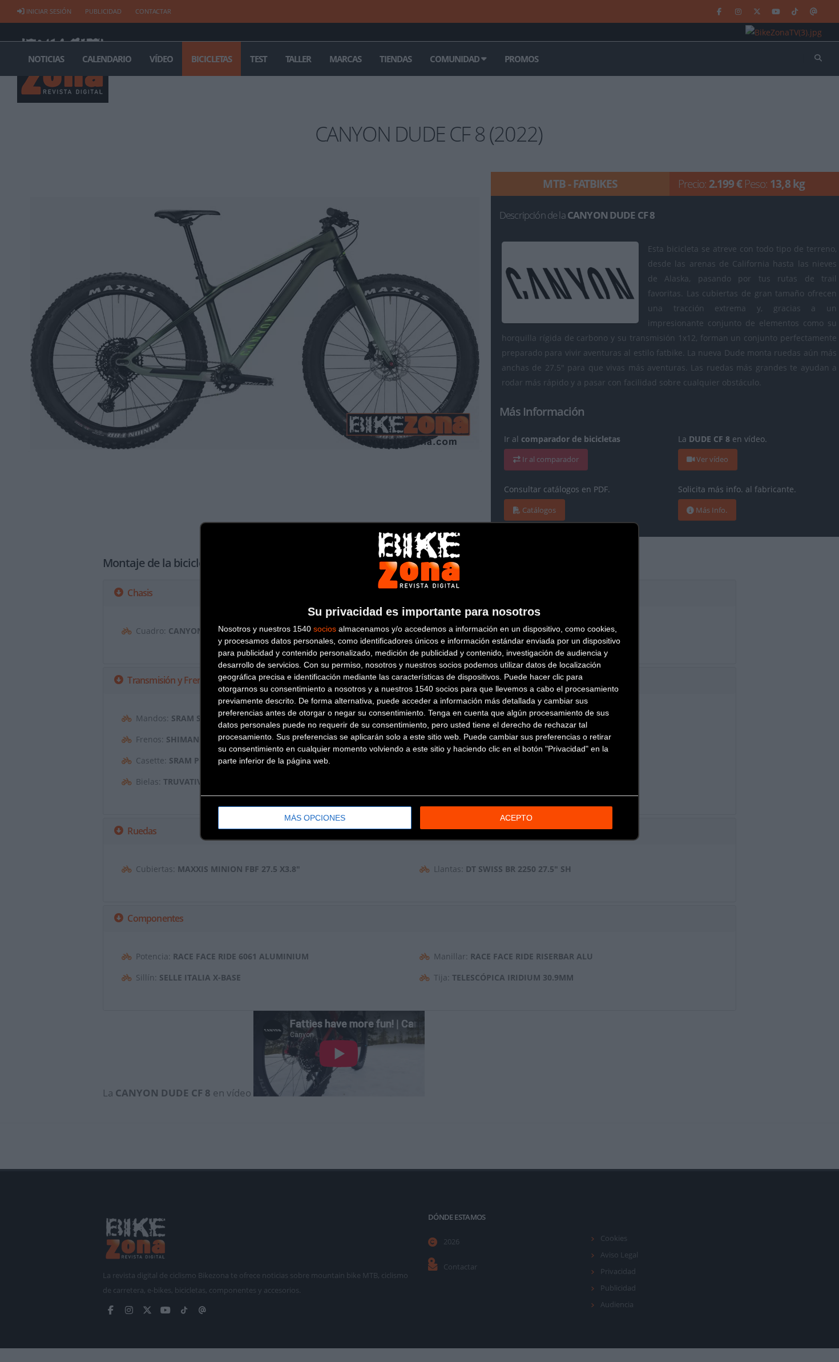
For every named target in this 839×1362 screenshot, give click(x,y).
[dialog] (419, 681)
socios (324, 629)
